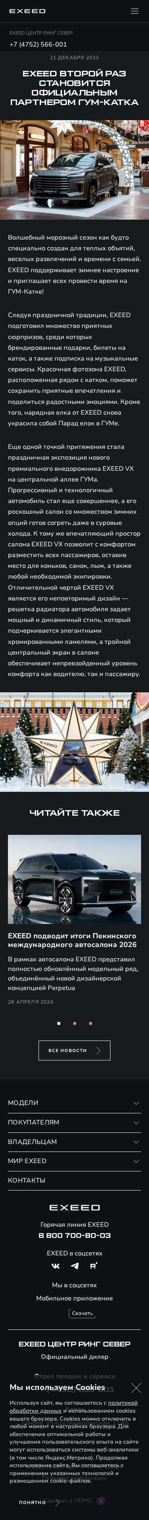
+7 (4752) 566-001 (38, 44)
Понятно (32, 1503)
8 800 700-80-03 (75, 1236)
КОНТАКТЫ (27, 1180)
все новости (67, 1051)
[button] (58, 1023)
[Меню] (134, 11)
